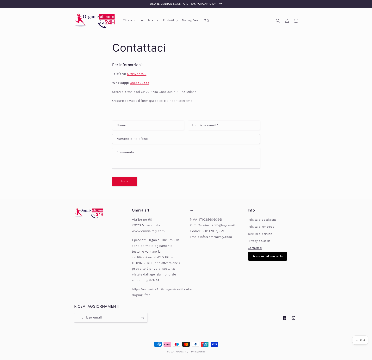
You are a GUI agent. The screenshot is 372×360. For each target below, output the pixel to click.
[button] (170, 20)
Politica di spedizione (262, 219)
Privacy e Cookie (259, 241)
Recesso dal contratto (267, 256)
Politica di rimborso (261, 226)
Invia (124, 181)
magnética (200, 352)
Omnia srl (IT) (183, 352)
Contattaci (255, 247)
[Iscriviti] (142, 317)
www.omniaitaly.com (148, 231)
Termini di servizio (260, 234)
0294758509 (136, 74)
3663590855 (139, 83)
